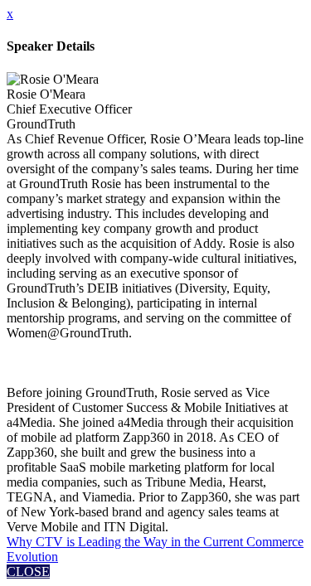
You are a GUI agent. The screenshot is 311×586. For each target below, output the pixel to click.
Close (28, 571)
